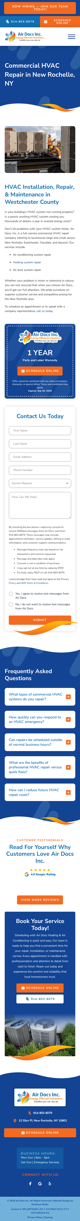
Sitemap (48, 1217)
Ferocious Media (40, 1204)
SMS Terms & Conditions (34, 583)
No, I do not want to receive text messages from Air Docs (42, 606)
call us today (45, 311)
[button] (71, 36)
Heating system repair (27, 262)
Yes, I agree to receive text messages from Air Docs (42, 596)
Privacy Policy (34, 1217)
